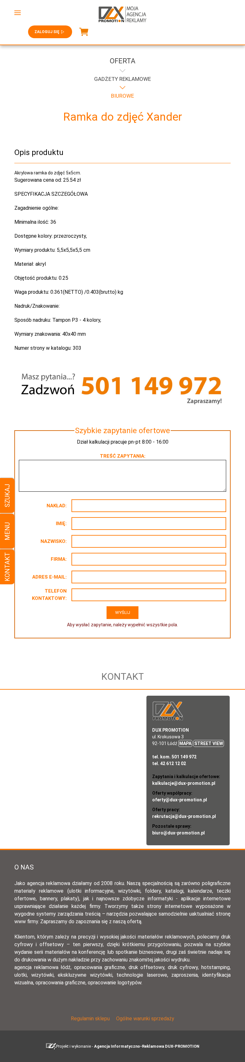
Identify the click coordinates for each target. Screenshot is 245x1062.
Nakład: (57, 506)
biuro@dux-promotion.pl (178, 832)
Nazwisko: (54, 541)
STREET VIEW (208, 743)
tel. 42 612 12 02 (169, 763)
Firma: (59, 559)
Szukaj (7, 495)
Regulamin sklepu (90, 1019)
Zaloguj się (46, 32)
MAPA (185, 743)
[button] (18, 12)
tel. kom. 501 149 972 (174, 756)
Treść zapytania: (122, 456)
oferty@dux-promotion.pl (179, 799)
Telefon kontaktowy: (49, 594)
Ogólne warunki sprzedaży (145, 1019)
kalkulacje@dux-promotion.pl (183, 783)
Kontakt (7, 566)
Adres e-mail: (49, 577)
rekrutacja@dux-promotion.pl (184, 816)
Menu (7, 531)
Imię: (61, 523)
